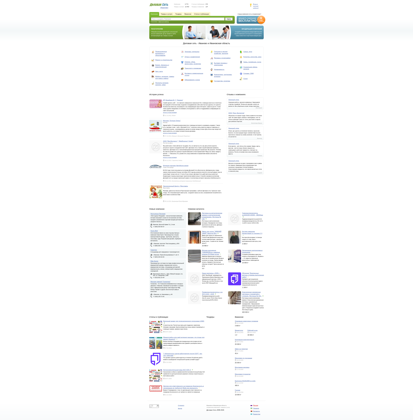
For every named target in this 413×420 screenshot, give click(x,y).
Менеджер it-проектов (242, 374)
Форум (180, 408)
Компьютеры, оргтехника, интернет (223, 75)
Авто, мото (159, 71)
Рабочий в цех (252, 330)
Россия (255, 405)
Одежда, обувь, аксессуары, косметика (193, 63)
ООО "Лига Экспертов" (236, 113)
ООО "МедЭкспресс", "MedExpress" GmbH (178, 141)
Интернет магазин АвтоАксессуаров (175, 165)
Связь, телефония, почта (252, 62)
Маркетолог (239, 330)
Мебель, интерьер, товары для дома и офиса (164, 77)
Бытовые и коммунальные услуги (194, 74)
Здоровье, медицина (192, 51)
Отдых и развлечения (192, 57)
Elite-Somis (154, 261)
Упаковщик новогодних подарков (246, 321)
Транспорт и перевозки (193, 68)
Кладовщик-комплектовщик (244, 339)
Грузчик (237, 390)
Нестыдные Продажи (158, 214)
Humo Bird (154, 231)
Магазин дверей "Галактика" (160, 282)
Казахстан (256, 414)
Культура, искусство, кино (252, 57)
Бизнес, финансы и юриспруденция (162, 66)
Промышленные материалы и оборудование (161, 53)
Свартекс (154, 250)
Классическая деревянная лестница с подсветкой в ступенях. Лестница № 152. (252, 294)
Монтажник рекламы (242, 367)
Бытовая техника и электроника (220, 64)
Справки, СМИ (248, 73)
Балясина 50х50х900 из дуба (245, 381)
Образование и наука (192, 80)
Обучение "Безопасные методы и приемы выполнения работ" (253, 275)
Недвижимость (219, 69)
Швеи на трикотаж (241, 349)
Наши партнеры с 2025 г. (211, 273)
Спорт (245, 78)
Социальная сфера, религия (250, 68)
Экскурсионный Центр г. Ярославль (175, 186)
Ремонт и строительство (163, 60)
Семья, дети (247, 51)
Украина (256, 408)
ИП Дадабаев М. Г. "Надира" (173, 100)
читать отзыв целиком (170, 112)
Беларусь (256, 411)
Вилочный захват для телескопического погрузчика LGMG (183, 321)
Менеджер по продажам (243, 358)
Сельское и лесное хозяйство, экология (221, 52)
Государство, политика (222, 81)
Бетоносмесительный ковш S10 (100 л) (177, 370)
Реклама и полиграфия (222, 58)
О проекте (181, 405)
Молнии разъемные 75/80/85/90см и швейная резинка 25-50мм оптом (211, 252)
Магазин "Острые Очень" (172, 120)
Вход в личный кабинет (256, 6)
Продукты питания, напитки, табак (162, 84)
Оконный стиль (233, 100)
